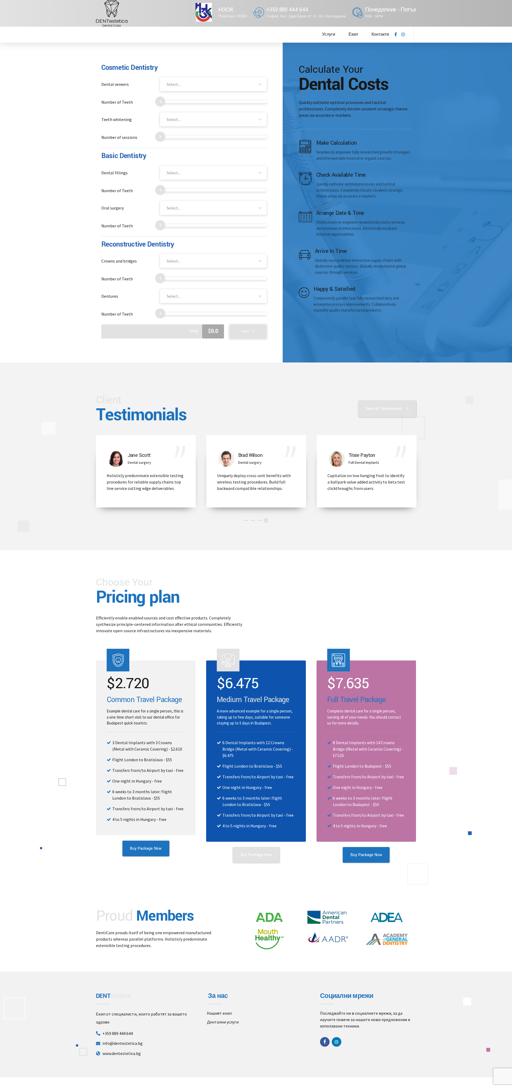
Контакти (380, 34)
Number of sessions (119, 137)
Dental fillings (114, 172)
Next (245, 331)
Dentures (109, 296)
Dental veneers (115, 84)
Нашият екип (219, 1013)
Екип (353, 34)
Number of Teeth (117, 102)
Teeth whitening (116, 119)
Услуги (328, 34)
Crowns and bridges (119, 261)
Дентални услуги (223, 1022)
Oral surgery (112, 208)
